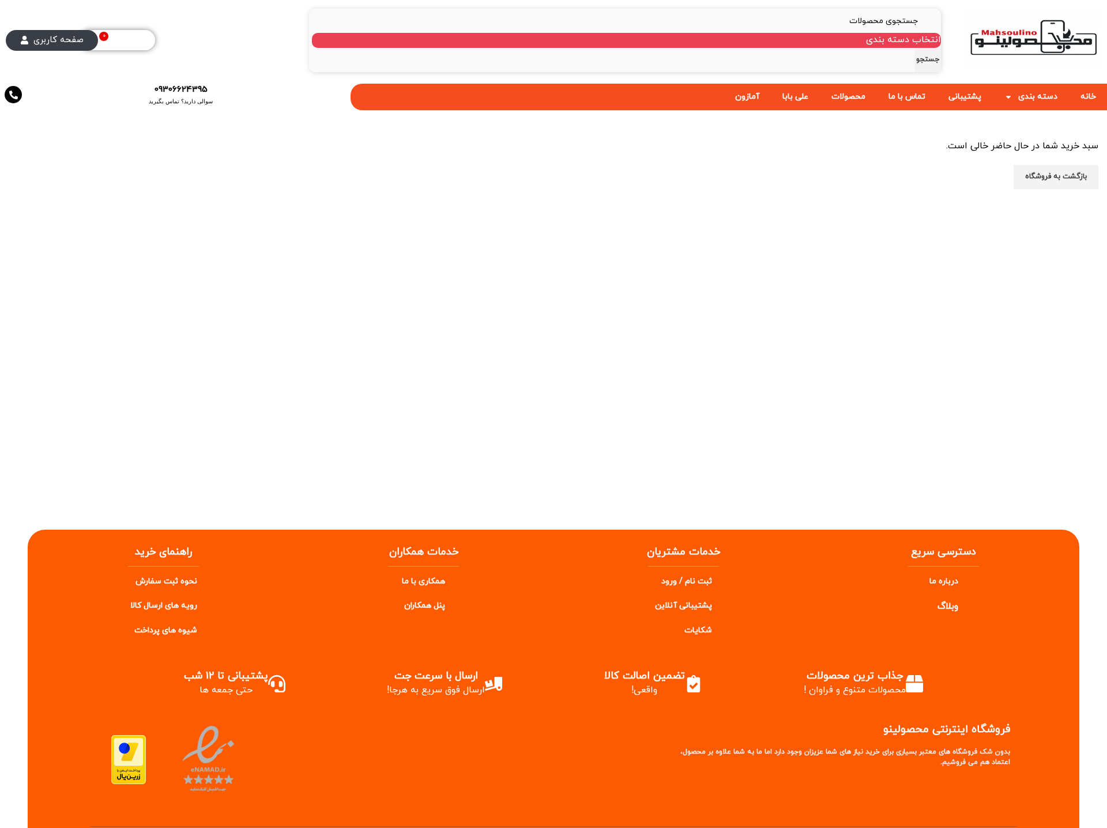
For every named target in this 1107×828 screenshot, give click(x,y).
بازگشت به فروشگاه (1056, 176)
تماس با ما (906, 96)
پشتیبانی (964, 96)
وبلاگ (947, 606)
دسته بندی (1037, 96)
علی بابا (795, 96)
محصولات (848, 96)
